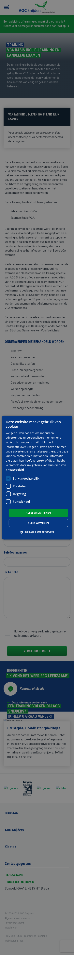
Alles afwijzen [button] (38, 523)
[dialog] (37, 477)
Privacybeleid (15, 469)
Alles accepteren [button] (38, 512)
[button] (37, 532)
